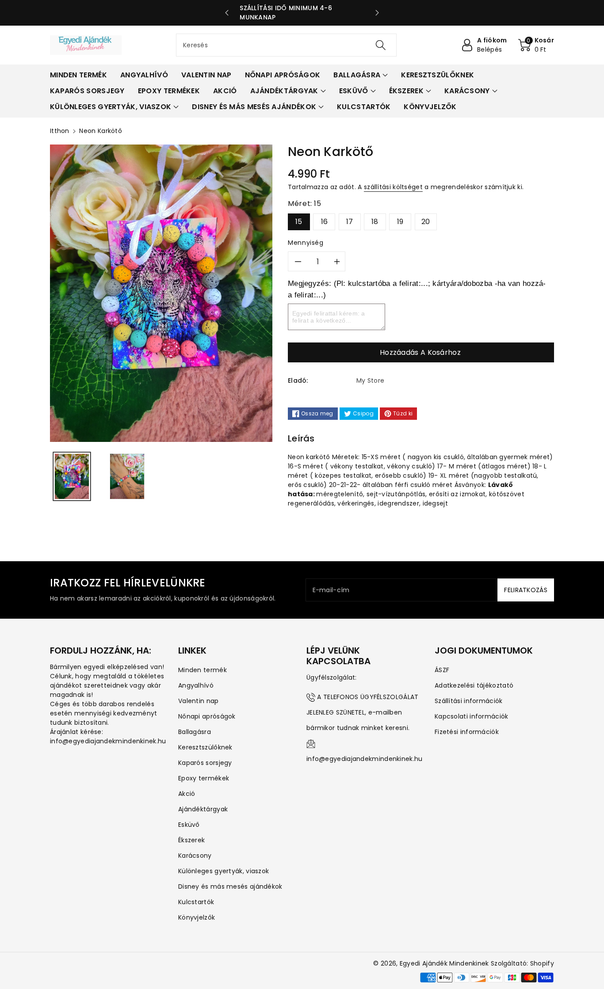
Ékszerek (191, 840)
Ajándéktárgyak (203, 809)
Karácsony (195, 855)
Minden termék (202, 670)
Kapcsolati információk (471, 716)
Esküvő (189, 824)
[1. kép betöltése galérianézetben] (72, 477)
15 (298, 222)
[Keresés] (380, 45)
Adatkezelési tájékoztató (474, 685)
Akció (186, 793)
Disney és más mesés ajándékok (230, 886)
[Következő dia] (377, 13)
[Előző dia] (226, 13)
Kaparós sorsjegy (205, 762)
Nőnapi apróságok (207, 716)
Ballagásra (194, 731)
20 (425, 222)
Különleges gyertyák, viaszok (223, 871)
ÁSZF (442, 670)
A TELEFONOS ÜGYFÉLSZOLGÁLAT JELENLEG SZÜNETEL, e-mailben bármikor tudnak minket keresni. (362, 712)
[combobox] (286, 45)
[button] (536, 45)
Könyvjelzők (196, 917)
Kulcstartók (196, 902)
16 (324, 222)
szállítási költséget (393, 187)
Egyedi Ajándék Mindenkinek (444, 963)
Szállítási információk (469, 700)
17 (349, 222)
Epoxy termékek (203, 778)
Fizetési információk (467, 731)
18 (374, 222)
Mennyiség (306, 242)
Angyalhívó (196, 685)
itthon (59, 130)
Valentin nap (198, 700)
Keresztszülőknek (205, 747)
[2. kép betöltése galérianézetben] (127, 477)
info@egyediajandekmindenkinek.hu (364, 758)
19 (400, 222)
